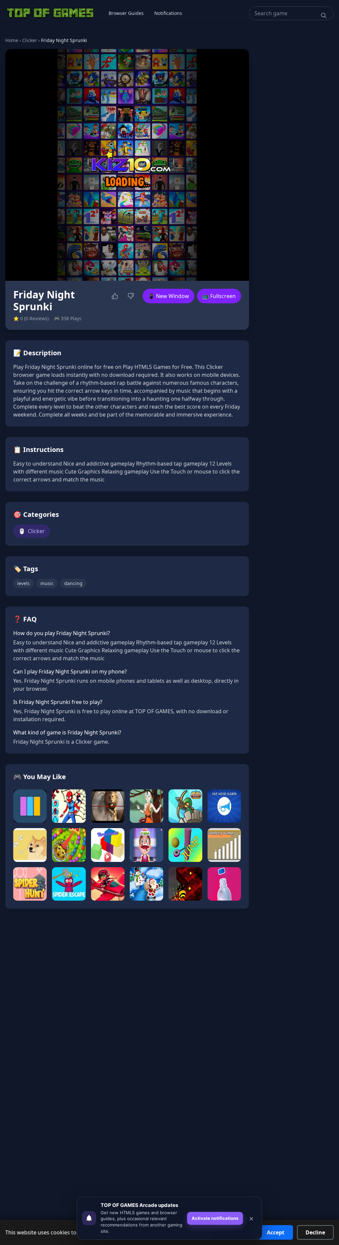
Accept (275, 1232)
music (47, 583)
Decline (315, 1232)
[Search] (324, 16)
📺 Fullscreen (219, 296)
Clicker (29, 40)
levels (23, 583)
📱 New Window (168, 296)
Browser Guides (126, 13)
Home (11, 40)
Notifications (168, 13)
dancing (73, 583)
